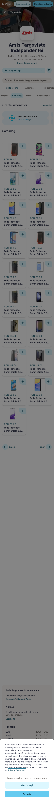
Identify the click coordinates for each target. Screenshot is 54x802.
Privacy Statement (17, 770)
